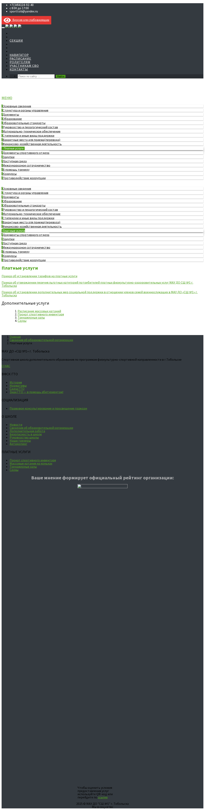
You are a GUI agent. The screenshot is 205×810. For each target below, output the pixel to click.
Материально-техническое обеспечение (31, 131)
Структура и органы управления (25, 110)
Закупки (8, 157)
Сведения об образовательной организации (41, 340)
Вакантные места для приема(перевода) (31, 140)
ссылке (103, 797)
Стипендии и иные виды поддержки (28, 135)
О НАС (6, 366)
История (16, 382)
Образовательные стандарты (24, 123)
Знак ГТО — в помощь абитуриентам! (36, 392)
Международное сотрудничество (26, 165)
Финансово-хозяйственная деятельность (32, 144)
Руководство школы (24, 437)
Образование (12, 119)
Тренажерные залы (31, 317)
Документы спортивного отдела (26, 153)
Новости (16, 425)
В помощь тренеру (16, 170)
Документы (11, 114)
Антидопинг (18, 444)
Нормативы (18, 385)
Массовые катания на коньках (31, 463)
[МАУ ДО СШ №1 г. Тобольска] (13, 26)
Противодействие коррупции (24, 178)
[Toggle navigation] (3, 27)
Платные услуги (13, 148)
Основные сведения (17, 106)
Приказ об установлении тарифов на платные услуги (39, 276)
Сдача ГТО (17, 389)
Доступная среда (15, 161)
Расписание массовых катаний (39, 311)
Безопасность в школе (26, 434)
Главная (15, 337)
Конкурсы (10, 174)
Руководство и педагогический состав (30, 127)
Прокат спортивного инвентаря (41, 314)
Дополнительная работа (27, 431)
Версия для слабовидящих (30, 20)
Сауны (22, 321)
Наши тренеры (20, 441)
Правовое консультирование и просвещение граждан (48, 408)
